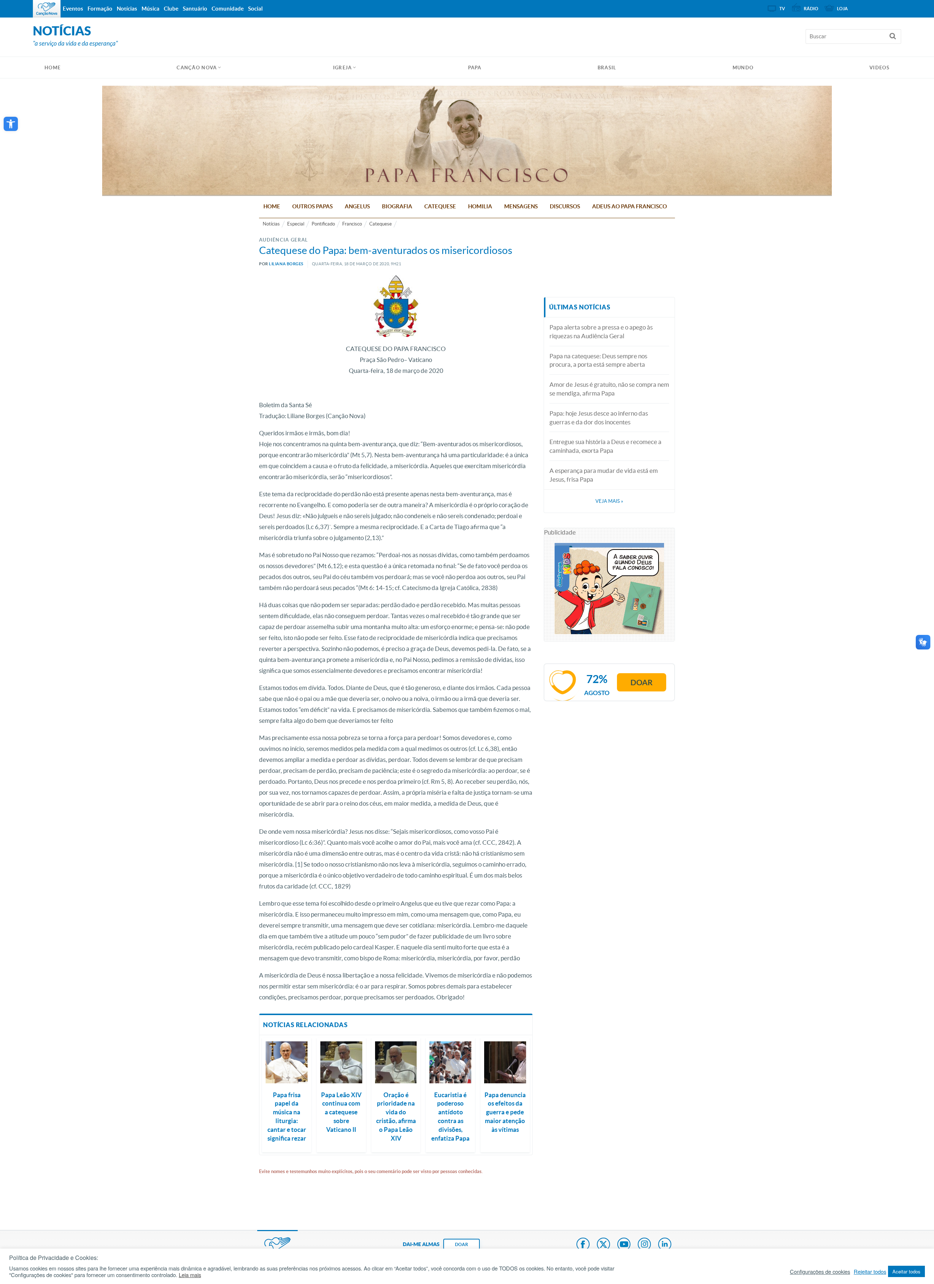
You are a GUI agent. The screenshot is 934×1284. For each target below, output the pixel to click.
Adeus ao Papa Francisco (629, 206)
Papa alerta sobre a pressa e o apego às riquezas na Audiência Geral (601, 331)
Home (271, 206)
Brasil (607, 67)
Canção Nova (197, 67)
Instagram (644, 1245)
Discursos (565, 206)
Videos (879, 67)
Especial (295, 224)
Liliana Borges (286, 264)
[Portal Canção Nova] (47, 9)
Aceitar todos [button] (906, 1271)
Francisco (352, 224)
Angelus (357, 206)
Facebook (583, 1245)
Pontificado (323, 224)
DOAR (461, 1244)
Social (255, 8)
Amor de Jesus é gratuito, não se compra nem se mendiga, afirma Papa (609, 389)
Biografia (397, 206)
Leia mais (190, 1275)
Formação (100, 8)
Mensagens (521, 206)
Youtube (624, 1245)
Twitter (603, 1245)
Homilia (480, 206)
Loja (842, 8)
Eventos (73, 8)
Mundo (743, 67)
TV (782, 8)
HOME (53, 67)
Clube (171, 8)
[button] (11, 124)
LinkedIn (665, 1245)
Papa (475, 67)
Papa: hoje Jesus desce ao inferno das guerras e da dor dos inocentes (598, 417)
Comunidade (228, 8)
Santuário (195, 8)
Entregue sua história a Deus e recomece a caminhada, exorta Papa (605, 446)
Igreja (342, 67)
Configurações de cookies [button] (820, 1271)
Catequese (440, 206)
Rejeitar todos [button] (870, 1271)
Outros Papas (312, 206)
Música (150, 8)
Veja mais (609, 501)
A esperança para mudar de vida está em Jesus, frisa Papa (603, 475)
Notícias (271, 224)
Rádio (811, 8)
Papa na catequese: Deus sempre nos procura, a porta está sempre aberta (598, 360)
